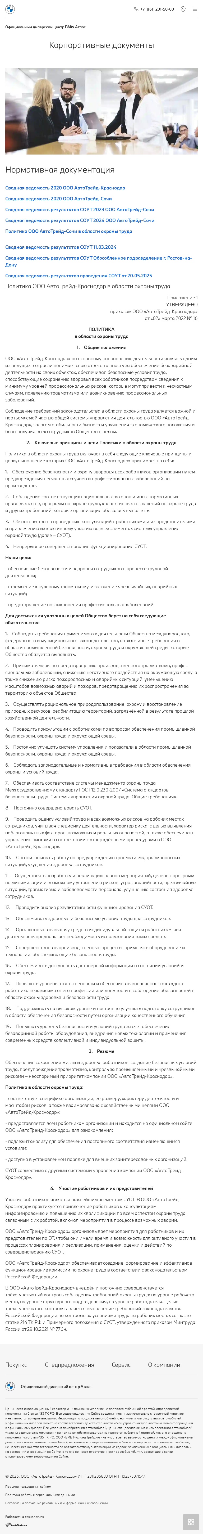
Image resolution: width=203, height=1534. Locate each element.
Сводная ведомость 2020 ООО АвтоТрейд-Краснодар (65, 188)
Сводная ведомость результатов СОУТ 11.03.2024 (60, 247)
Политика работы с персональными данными (40, 1494)
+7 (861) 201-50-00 (157, 9)
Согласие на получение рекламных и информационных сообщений (56, 1503)
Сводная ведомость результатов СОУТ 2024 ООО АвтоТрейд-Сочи (79, 220)
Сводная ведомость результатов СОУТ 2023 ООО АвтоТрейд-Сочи (79, 209)
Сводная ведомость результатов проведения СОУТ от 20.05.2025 (78, 276)
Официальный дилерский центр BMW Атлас (45, 26)
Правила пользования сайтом (28, 1486)
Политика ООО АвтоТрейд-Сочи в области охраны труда (68, 231)
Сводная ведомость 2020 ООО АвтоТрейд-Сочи (58, 199)
